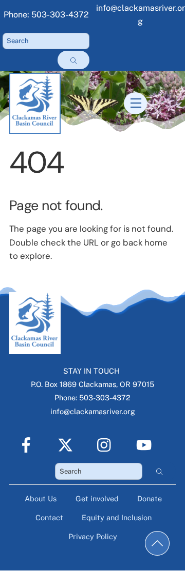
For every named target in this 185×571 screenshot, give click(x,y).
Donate (149, 498)
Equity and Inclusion (117, 517)
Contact (49, 517)
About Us (41, 498)
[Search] (73, 60)
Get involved (97, 498)
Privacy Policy (92, 536)
